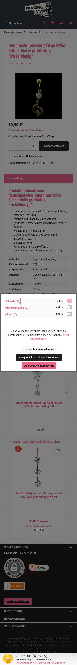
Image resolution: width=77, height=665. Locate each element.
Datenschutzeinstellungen (39, 349)
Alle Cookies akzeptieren (39, 365)
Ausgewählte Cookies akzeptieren (39, 357)
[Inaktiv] (71, 307)
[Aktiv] (71, 301)
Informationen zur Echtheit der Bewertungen (40, 663)
